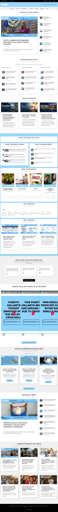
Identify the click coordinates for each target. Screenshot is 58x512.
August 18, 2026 (9, 80)
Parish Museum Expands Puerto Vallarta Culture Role (30, 88)
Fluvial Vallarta (41, 64)
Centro (26, 64)
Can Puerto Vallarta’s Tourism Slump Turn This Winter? (47, 30)
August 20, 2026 (47, 20)
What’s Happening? (24, 8)
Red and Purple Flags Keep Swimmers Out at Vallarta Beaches (49, 83)
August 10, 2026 (47, 424)
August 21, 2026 (7, 46)
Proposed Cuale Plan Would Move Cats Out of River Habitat (30, 77)
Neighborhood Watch (29, 59)
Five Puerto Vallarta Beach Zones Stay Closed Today (49, 72)
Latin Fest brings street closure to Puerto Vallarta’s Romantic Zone (11, 89)
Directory (36, 8)
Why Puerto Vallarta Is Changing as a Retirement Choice (10, 461)
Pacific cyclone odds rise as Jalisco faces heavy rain (10, 370)
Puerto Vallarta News (29, 12)
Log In (47, 8)
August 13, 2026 (47, 79)
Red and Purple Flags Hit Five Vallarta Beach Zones (49, 77)
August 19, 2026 (7, 429)
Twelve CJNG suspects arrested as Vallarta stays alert (47, 50)
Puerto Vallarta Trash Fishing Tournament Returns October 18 (47, 43)
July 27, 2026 (48, 367)
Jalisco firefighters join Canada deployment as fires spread (49, 422)
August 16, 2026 (29, 367)
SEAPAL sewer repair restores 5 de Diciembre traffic (30, 83)
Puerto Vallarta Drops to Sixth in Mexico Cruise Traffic (47, 24)
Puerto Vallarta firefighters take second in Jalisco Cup (47, 17)
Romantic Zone (17, 64)
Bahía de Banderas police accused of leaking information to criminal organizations (50, 416)
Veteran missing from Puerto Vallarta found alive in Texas (47, 37)
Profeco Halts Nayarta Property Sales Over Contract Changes (15, 425)
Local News (12, 8)
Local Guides (31, 8)
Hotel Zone (32, 64)
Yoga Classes (22, 188)
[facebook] (27, 509)
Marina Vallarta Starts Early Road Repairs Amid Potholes (49, 89)
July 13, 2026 (28, 90)
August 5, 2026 (47, 91)
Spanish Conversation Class (50, 189)
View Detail (11, 196)
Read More (10, 380)
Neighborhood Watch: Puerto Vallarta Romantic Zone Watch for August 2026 (9, 117)
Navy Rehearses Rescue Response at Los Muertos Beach (10, 77)
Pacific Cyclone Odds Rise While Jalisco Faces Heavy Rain (29, 370)
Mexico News (42, 8)
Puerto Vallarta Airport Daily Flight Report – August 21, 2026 (9, 238)
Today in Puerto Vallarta (29, 137)
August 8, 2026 (47, 435)
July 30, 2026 (9, 92)
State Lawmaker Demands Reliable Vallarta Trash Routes (16, 42)
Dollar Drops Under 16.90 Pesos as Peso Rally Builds (29, 238)
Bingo (36, 188)
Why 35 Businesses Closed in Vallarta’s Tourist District (11, 72)
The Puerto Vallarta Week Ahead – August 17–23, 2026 (29, 116)
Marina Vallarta (36, 64)
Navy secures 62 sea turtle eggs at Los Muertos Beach (11, 84)
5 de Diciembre (22, 64)
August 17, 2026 (47, 407)
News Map (17, 8)
